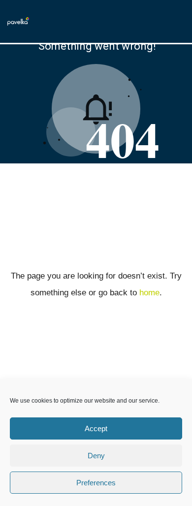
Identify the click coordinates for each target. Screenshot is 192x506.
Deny (96, 455)
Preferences (96, 482)
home (149, 292)
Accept (96, 428)
